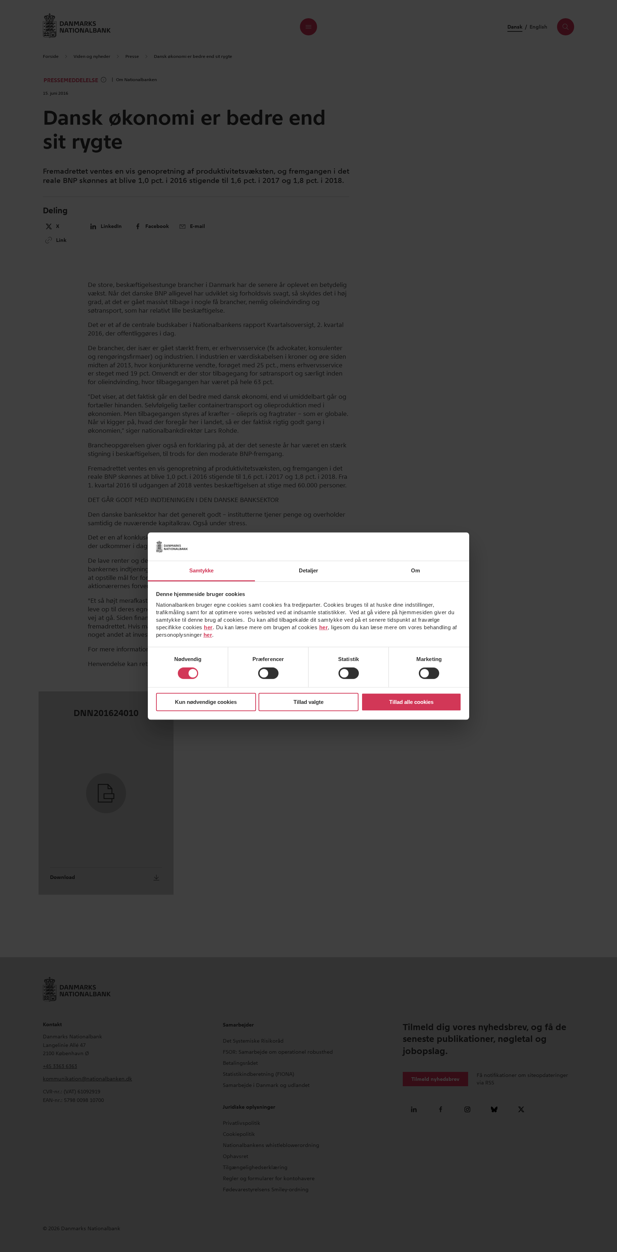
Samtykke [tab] (201, 570)
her (208, 627)
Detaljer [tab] (308, 570)
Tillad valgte (308, 702)
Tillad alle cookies (411, 702)
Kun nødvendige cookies (206, 702)
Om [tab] (415, 570)
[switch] (268, 673)
